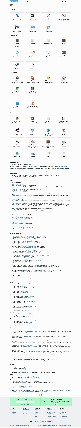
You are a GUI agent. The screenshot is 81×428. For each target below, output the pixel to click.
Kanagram (58, 166)
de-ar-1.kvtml (33, 265)
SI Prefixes (14, 221)
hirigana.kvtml (28, 252)
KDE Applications (13, 410)
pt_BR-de (27, 271)
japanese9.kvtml (22, 250)
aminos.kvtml (23, 382)
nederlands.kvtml (26, 245)
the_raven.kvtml (33, 238)
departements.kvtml (24, 372)
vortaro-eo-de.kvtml (27, 256)
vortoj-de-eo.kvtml (26, 257)
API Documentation (26, 409)
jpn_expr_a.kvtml (35, 250)
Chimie (13, 222)
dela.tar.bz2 (31, 234)
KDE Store (61, 409)
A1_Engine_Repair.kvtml (51, 390)
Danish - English (15, 190)
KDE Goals (24, 412)
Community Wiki (49, 409)
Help (48, 410)
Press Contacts (37, 413)
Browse (56, 404)
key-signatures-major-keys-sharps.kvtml (33, 342)
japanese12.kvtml (55, 248)
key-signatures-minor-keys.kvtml (29, 345)
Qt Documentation (25, 410)
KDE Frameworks (13, 412)
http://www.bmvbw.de (55, 389)
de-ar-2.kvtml (36, 266)
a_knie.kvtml (21, 280)
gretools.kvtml (22, 386)
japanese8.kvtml (15, 250)
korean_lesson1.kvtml (29, 253)
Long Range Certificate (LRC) (17, 223)
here (17, 177)
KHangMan (64, 166)
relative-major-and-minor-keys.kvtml (38, 351)
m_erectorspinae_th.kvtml (35, 308)
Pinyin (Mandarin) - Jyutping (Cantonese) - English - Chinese (23, 210)
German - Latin (15, 209)
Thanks (36, 416)
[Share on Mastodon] (33, 421)
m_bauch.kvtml (24, 300)
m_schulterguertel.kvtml (26, 310)
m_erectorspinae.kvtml (26, 307)
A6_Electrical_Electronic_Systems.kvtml (26, 391)
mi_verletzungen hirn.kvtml (26, 323)
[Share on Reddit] (40, 421)
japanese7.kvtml (62, 248)
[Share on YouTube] (44, 421)
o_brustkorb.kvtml (23, 286)
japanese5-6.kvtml (28, 248)
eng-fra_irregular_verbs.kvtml (30, 246)
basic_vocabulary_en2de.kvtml (29, 237)
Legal (70, 425)
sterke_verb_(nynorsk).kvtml (39, 255)
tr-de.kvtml (55, 270)
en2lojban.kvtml (26, 262)
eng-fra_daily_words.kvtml (31, 247)
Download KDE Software (51, 412)
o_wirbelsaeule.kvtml (24, 292)
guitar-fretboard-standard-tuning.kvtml (32, 331)
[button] (63, 1)
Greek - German (15, 203)
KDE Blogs (36, 410)
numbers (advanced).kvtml (35, 377)
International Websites (63, 416)
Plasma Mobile (12, 413)
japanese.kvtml (35, 248)
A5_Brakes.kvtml (15, 391)
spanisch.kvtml (28, 241)
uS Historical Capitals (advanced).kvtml (46, 360)
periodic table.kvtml (35, 381)
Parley (32, 166)
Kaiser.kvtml (52, 359)
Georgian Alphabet (15, 186)
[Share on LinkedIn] (38, 421)
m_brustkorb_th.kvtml (32, 306)
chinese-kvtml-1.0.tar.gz (48, 267)
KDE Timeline (62, 413)
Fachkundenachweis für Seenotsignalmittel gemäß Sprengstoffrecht (25, 224)
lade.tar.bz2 (31, 236)
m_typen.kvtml (24, 298)
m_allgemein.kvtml (32, 296)
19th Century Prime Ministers (17, 216)
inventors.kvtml (31, 361)
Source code (25, 413)
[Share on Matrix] (31, 421)
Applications (14, 1)
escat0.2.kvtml (27, 264)
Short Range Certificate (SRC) (18, 226)
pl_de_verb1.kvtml (38, 260)
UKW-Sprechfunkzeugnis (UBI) (18, 227)
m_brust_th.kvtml (31, 303)
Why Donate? (28, 399)
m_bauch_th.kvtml (32, 301)
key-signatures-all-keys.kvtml (25, 336)
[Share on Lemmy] (42, 421)
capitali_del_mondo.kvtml (26, 369)
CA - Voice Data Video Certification (19, 218)
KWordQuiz (37, 166)
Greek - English (15, 199)
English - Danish (15, 191)
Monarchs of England (16, 219)
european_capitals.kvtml (28, 370)
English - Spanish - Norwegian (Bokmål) (19, 185)
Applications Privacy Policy (51, 416)
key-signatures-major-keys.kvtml (29, 338)
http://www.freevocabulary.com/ (34, 387)
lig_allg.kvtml (32, 313)
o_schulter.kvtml (24, 291)
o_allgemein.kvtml (31, 283)
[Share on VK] (48, 421)
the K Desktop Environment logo (48, 425)
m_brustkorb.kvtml (23, 305)
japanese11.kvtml (48, 248)
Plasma (11, 409)
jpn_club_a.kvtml (28, 250)
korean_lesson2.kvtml (38, 253)
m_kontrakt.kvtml (27, 297)
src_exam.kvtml (26, 389)
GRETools (32, 386)
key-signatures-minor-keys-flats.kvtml (32, 346)
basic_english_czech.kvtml (28, 243)
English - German (15, 184)
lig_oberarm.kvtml (29, 315)
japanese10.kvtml (41, 248)
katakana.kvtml (29, 251)
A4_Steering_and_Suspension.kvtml (63, 390)
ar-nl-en (22, 272)
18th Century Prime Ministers (17, 214)
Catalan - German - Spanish (17, 189)
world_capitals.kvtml (26, 365)
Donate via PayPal (31, 402)
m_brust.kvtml (23, 302)
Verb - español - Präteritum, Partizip (19, 196)
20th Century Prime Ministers (17, 217)
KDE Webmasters (19, 425)
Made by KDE (68, 1)
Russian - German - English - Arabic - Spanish (21, 193)
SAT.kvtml (21, 387)
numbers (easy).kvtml (34, 376)
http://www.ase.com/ (43, 391)
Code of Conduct (50, 413)
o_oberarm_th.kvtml (35, 290)
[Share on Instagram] (50, 421)
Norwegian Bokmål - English (17, 200)
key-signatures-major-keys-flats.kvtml (32, 340)
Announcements (37, 409)
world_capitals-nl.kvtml (25, 368)
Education (15, 5)
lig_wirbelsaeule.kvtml (28, 316)
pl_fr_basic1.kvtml (28, 261)
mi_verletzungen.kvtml (30, 322)
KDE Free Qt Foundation (63, 412)
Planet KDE (36, 412)
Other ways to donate (25, 404)
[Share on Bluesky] (35, 421)
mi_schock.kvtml (23, 321)
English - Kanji (14, 204)
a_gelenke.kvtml (34, 278)
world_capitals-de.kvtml (26, 367)
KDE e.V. (61, 410)
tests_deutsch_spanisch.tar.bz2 (36, 242)
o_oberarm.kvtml (27, 288)
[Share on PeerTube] (46, 421)
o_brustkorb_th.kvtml (32, 287)
